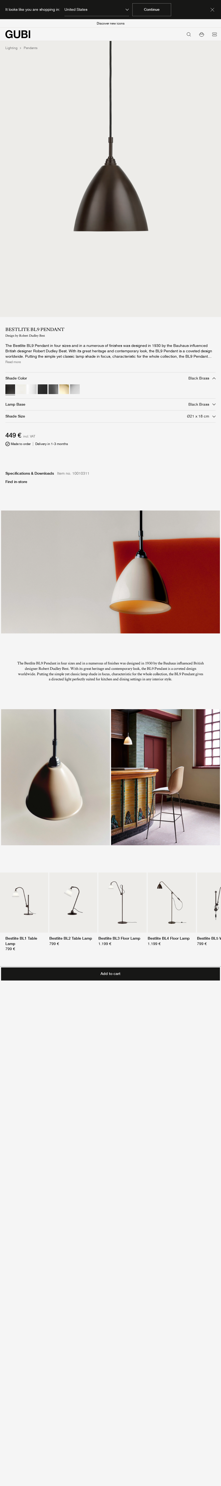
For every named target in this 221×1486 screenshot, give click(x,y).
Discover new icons (111, 23)
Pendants (30, 48)
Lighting (11, 48)
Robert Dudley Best (32, 335)
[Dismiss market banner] (212, 9)
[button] (201, 34)
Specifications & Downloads (29, 473)
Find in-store (16, 482)
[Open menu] (214, 34)
